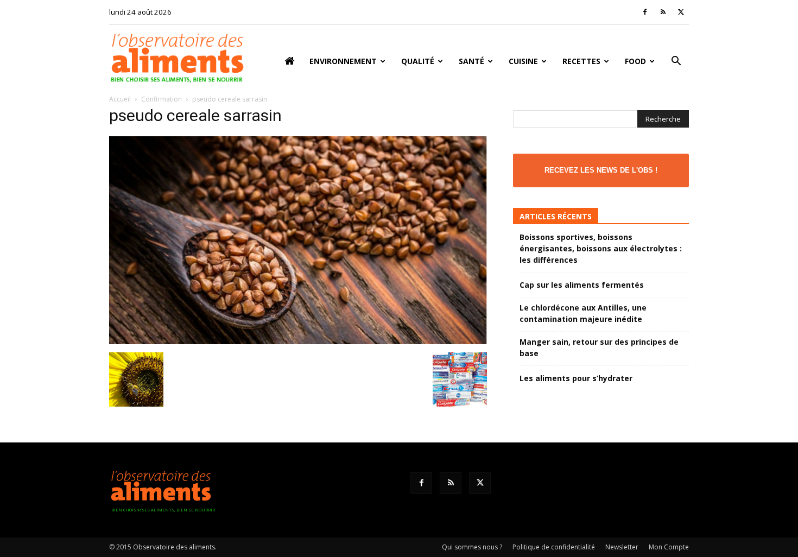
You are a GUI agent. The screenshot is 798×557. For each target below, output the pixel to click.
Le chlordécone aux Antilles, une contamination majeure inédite (583, 313)
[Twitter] (681, 12)
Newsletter (621, 547)
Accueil (120, 99)
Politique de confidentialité (553, 547)
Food (635, 61)
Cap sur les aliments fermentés (582, 285)
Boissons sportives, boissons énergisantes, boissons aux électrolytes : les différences (601, 248)
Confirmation (161, 99)
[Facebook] (645, 12)
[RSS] (663, 12)
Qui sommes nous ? (472, 547)
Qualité (417, 61)
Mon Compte (669, 547)
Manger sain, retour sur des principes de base (599, 347)
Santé (471, 61)
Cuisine (523, 61)
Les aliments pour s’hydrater (576, 378)
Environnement (343, 61)
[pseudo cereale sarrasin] (298, 341)
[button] (676, 62)
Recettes (581, 61)
